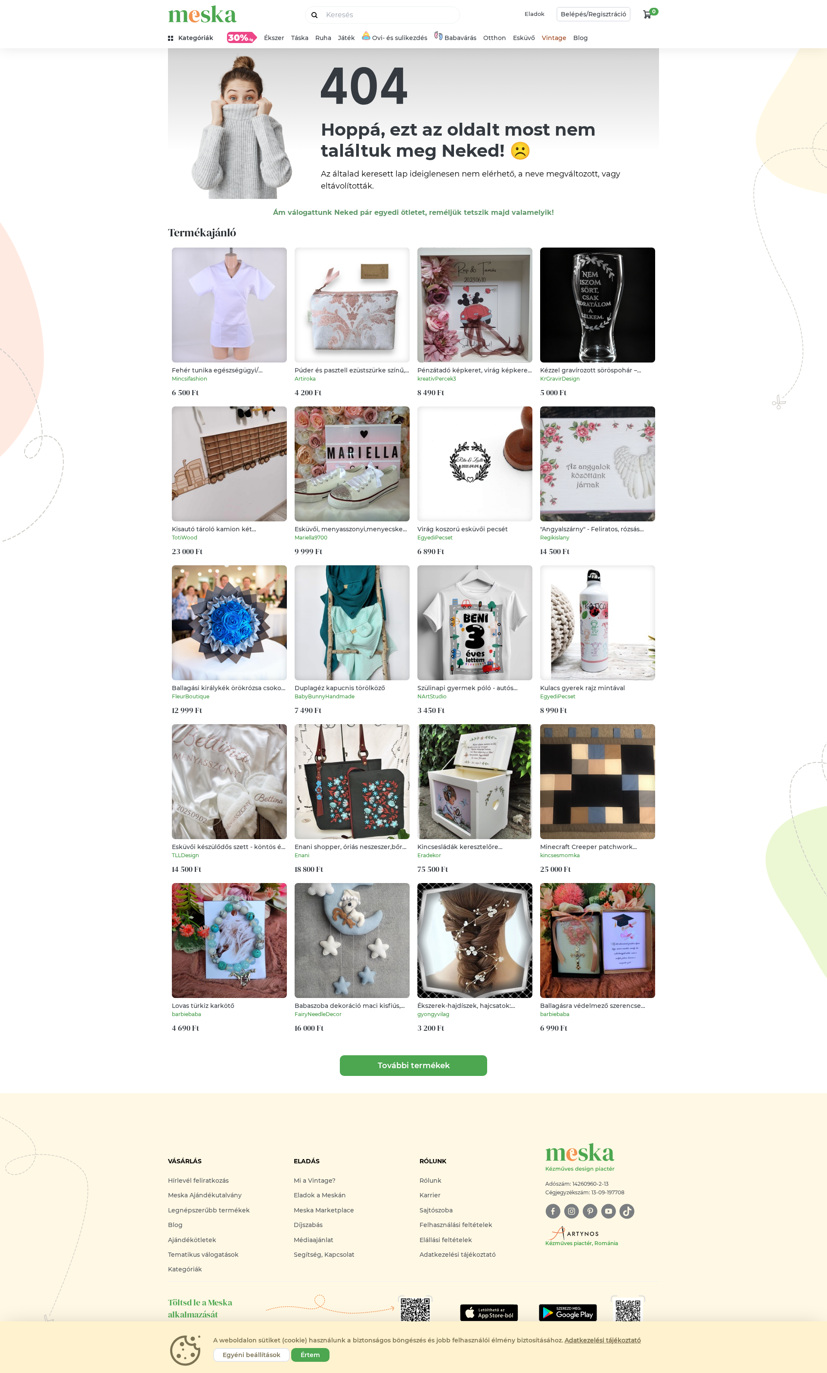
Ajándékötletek (192, 1240)
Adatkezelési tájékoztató (458, 1254)
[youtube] (608, 1211)
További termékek (414, 1065)
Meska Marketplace (324, 1210)
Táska (299, 38)
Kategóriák (185, 1269)
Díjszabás (308, 1225)
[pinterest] (589, 1211)
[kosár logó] (647, 14)
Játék (346, 38)
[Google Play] (489, 1312)
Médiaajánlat (313, 1240)
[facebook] (552, 1211)
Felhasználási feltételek (456, 1225)
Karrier (430, 1195)
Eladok (534, 13)
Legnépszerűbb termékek (209, 1210)
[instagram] (571, 1211)
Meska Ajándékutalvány (205, 1195)
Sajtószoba (436, 1210)
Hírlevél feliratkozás (198, 1180)
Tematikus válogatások (203, 1254)
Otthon (494, 38)
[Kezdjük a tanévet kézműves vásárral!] (242, 37)
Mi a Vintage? (315, 1180)
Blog (580, 38)
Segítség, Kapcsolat (324, 1254)
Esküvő (524, 38)
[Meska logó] (202, 14)
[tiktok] (626, 1211)
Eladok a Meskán (320, 1195)
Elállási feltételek (446, 1240)
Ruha (323, 38)
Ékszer (274, 38)
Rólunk (430, 1180)
